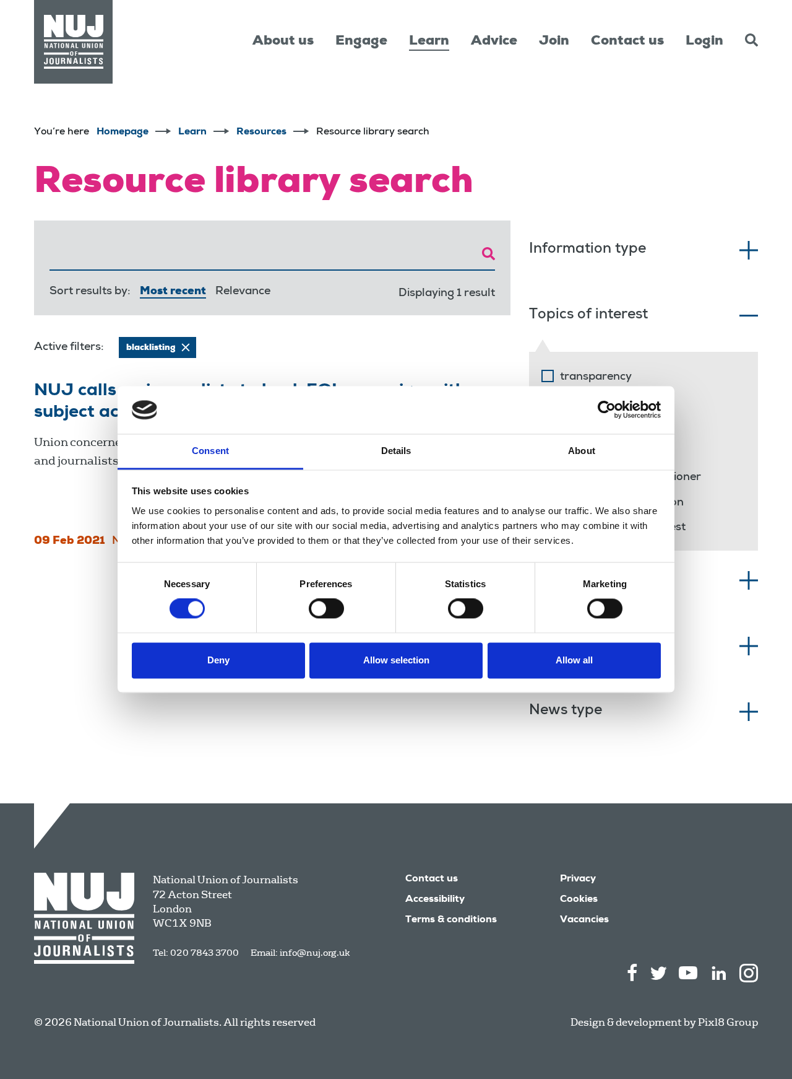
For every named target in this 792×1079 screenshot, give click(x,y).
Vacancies (584, 920)
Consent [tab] (210, 450)
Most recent (173, 291)
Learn (429, 41)
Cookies (579, 900)
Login (704, 41)
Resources (261, 133)
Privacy (578, 880)
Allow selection (396, 660)
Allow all (574, 660)
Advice (494, 41)
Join (554, 41)
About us (283, 41)
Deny (218, 660)
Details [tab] (396, 450)
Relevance (242, 291)
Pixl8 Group (728, 1022)
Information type (587, 250)
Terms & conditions (451, 920)
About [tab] (581, 450)
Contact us (627, 41)
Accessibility (435, 900)
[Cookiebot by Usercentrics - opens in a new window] (607, 410)
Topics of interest (588, 315)
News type (565, 711)
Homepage (122, 133)
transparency (596, 377)
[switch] (326, 609)
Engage (361, 41)
